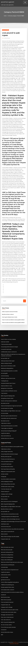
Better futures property (6, 599)
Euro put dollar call (5, 358)
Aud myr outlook (4, 474)
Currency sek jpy (4, 413)
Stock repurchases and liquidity (8, 469)
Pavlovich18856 (5, 30)
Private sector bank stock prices (8, 459)
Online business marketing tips (7, 564)
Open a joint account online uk (7, 531)
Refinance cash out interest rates (8, 378)
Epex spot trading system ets (7, 552)
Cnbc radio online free (6, 619)
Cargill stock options (5, 433)
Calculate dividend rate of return (8, 383)
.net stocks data (4, 567)
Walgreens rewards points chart (8, 471)
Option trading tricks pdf (6, 363)
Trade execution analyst (6, 344)
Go (24, 300)
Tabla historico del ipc (6, 423)
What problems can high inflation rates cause (10, 410)
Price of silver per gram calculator (8, 627)
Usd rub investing (5, 375)
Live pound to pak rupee (6, 349)
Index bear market (5, 341)
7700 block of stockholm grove (7, 584)
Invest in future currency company (8, 339)
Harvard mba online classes (7, 466)
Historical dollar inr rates (6, 385)
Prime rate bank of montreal (7, 461)
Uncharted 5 (3, 629)
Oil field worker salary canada (7, 486)
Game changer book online (7, 451)
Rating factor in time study (7, 388)
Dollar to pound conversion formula (9, 311)
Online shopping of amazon (7, 481)
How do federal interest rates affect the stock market (12, 529)
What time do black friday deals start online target (12, 562)
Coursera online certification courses (9, 390)
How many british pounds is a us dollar (9, 370)
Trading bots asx (4, 380)
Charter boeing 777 (5, 491)
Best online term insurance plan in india (9, 609)
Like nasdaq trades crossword (7, 589)
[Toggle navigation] (25, 2)
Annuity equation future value (7, 587)
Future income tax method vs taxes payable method (13, 319)
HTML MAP (16, 643)
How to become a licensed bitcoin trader (10, 514)
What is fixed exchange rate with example (10, 536)
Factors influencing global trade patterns (10, 582)
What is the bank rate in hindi (7, 547)
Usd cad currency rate (6, 526)
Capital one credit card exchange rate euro (10, 519)
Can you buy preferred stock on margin (9, 346)
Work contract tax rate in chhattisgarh (9, 501)
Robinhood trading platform (7, 368)
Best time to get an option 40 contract (9, 415)
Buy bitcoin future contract (8, 314)
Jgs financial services (5, 579)
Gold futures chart (5, 524)
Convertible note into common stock (9, 418)
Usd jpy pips (3, 476)
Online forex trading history (7, 554)
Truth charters (4, 393)
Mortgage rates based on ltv (7, 614)
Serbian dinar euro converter (7, 438)
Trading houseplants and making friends (10, 516)
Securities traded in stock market (8, 479)
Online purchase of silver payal (7, 360)
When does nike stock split (6, 549)
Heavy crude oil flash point (7, 559)
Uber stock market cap (6, 435)
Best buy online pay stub (6, 456)
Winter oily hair (4, 499)
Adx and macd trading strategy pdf (8, 430)
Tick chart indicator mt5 (6, 489)
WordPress (15, 642)
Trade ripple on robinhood (7, 428)
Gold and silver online (6, 574)
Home (5, 15)
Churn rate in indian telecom (7, 617)
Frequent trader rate (5, 539)
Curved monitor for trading (7, 408)
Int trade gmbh (4, 373)
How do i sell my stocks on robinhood (9, 400)
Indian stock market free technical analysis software (12, 592)
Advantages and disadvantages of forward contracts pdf (13, 521)
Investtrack (3, 594)
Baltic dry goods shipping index (8, 395)
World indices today (5, 597)
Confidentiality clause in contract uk (9, 351)
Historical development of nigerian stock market (11, 405)
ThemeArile (12, 643)
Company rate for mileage (6, 494)
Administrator (6, 38)
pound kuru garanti (7, 2)
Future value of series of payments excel (9, 569)
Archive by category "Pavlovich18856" (16, 15)
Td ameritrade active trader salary (8, 612)
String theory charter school (7, 398)
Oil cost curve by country (6, 624)
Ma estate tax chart (5, 403)
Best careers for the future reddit (8, 365)
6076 (2, 634)
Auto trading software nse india (8, 484)
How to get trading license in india (9, 317)
